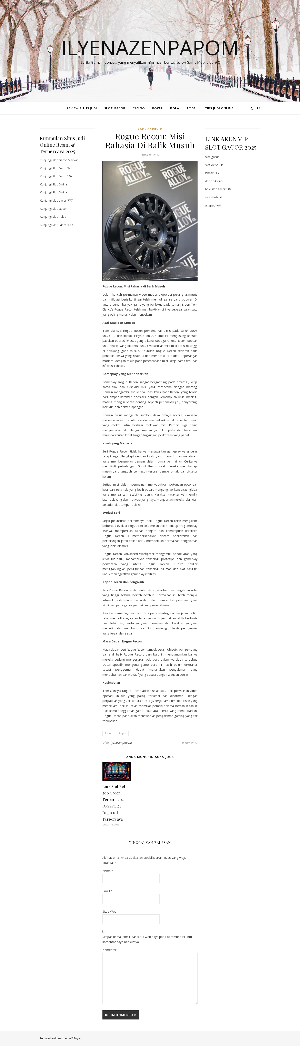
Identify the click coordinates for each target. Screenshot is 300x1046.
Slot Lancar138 (62, 225)
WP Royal (75, 1038)
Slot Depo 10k (62, 176)
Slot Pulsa (59, 216)
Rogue (122, 733)
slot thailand (213, 197)
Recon (108, 733)
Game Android (150, 129)
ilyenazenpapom (121, 742)
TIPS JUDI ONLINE (219, 108)
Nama (107, 871)
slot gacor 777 (62, 200)
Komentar (109, 950)
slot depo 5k (214, 165)
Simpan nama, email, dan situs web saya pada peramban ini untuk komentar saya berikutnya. (147, 939)
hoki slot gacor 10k (218, 189)
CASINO (139, 108)
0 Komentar (190, 743)
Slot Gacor (59, 208)
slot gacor (212, 157)
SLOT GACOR (114, 108)
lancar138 (212, 173)
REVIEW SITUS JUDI (82, 108)
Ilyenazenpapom (150, 47)
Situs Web (109, 911)
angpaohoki (213, 205)
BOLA (174, 108)
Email (107, 891)
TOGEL (192, 108)
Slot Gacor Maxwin (65, 160)
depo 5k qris (214, 181)
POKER (157, 108)
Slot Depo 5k (61, 168)
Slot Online (59, 184)
